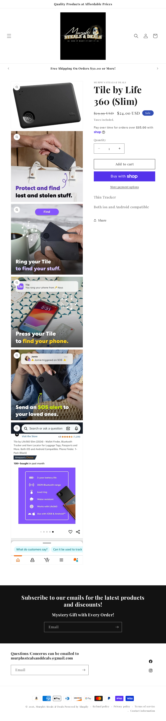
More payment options (124, 187)
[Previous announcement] (8, 68)
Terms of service (145, 706)
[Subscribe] (117, 627)
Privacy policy (122, 706)
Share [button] (102, 220)
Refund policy (101, 706)
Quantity (100, 140)
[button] (9, 36)
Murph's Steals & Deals (50, 706)
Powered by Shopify (77, 706)
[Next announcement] (157, 68)
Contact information (142, 710)
